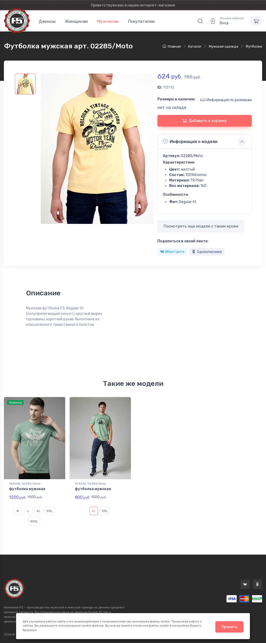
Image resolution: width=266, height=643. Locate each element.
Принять (229, 627)
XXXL (34, 521)
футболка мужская (27, 489)
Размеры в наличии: (176, 99)
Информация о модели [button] (193, 141)
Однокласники (209, 252)
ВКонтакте (174, 252)
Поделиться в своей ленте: (182, 241)
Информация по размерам (229, 100)
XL (39, 511)
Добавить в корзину (208, 120)
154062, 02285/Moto (90, 483)
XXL (50, 511)
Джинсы (47, 21)
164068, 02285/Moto (25, 483)
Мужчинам (108, 21)
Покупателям (141, 21)
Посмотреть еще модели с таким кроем (200, 226)
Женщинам (76, 21)
